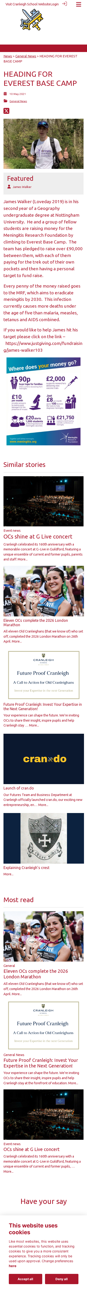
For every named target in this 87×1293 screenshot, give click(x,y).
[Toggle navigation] (78, 4)
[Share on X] (6, 112)
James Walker (22, 186)
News (7, 56)
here (12, 1266)
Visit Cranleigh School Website (28, 4)
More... (23, 559)
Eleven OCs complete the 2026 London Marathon (35, 973)
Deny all (61, 1279)
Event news (12, 530)
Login (54, 4)
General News (25, 56)
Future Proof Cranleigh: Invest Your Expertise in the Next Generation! (40, 1062)
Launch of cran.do (18, 788)
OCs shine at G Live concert (37, 536)
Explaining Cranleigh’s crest (26, 867)
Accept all (25, 1279)
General (9, 966)
